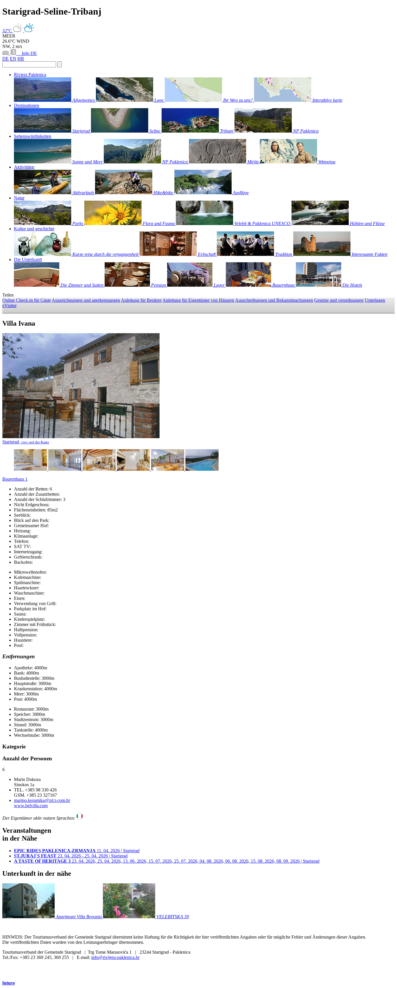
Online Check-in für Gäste (26, 300)
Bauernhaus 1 (15, 479)
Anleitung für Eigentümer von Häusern (198, 300)
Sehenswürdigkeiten (32, 136)
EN (13, 58)
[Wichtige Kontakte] (13, 53)
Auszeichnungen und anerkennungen (86, 300)
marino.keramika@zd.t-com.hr (42, 800)
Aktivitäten (24, 167)
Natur (19, 197)
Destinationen (26, 105)
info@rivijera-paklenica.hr (115, 957)
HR (20, 58)
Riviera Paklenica (30, 74)
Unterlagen (375, 300)
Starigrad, (25, 441)
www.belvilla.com (31, 805)
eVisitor (9, 305)
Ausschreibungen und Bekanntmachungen (274, 300)
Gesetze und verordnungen (339, 300)
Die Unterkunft (28, 259)
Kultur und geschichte (34, 228)
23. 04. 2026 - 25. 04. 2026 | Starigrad (71, 855)
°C (7, 30)
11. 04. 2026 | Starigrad (77, 850)
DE (34, 53)
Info (24, 53)
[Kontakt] (6, 53)
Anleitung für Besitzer (141, 300)
